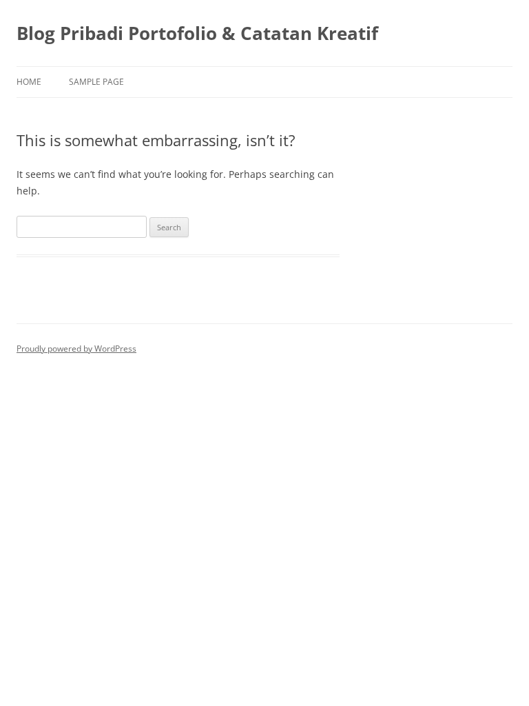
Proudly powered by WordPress (76, 348)
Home (29, 82)
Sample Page (96, 82)
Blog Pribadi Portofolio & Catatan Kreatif (197, 33)
